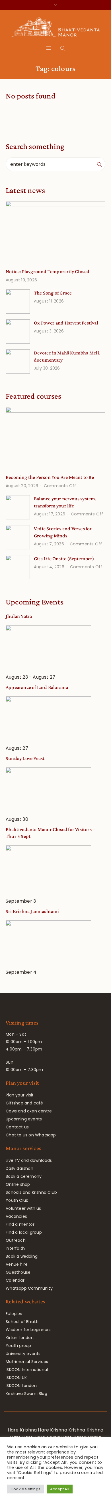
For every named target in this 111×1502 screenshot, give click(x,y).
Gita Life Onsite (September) (64, 558)
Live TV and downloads (29, 1160)
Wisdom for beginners (28, 1329)
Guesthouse (18, 1272)
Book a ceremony (24, 1176)
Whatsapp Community (29, 1288)
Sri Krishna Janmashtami (32, 911)
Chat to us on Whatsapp (31, 1135)
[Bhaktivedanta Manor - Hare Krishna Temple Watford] (55, 28)
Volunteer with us (23, 1208)
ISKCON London (21, 1385)
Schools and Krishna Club (31, 1192)
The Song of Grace (53, 293)
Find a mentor (20, 1224)
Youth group (18, 1345)
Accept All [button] (59, 1489)
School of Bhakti (22, 1321)
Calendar (15, 1280)
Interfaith (15, 1248)
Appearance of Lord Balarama (37, 687)
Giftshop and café (24, 1103)
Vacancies (16, 1216)
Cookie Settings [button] (25, 1489)
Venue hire (17, 1264)
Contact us (17, 1127)
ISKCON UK (16, 1377)
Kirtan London (20, 1337)
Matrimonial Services (27, 1361)
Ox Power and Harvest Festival (66, 323)
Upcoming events (24, 1119)
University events (23, 1353)
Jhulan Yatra (19, 616)
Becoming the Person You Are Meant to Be (50, 477)
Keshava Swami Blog (26, 1393)
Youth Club (17, 1200)
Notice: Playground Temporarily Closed (47, 271)
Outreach (16, 1240)
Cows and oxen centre (29, 1111)
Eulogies (14, 1313)
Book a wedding (22, 1256)
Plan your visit (20, 1095)
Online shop (18, 1184)
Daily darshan (19, 1168)
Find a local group (24, 1232)
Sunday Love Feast (25, 758)
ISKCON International (27, 1369)
